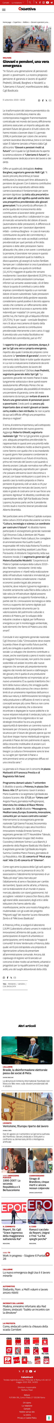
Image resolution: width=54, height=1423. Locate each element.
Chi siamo (27, 1402)
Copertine (17, 22)
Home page (7, 22)
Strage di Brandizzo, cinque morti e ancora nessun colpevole (39, 1183)
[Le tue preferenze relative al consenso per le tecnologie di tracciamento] (49, 1418)
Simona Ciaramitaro (35, 1192)
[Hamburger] (3, 9)
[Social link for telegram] (51, 2)
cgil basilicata (9, 986)
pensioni (12, 984)
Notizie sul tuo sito (27, 1412)
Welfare (26, 22)
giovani (21, 984)
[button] (39, 100)
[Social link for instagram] (43, 2)
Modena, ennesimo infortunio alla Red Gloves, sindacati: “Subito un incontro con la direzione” (26, 1309)
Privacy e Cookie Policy (26, 1418)
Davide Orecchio (8, 1077)
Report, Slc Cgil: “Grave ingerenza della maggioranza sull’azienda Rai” (13, 1234)
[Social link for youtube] (47, 2)
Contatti (6, 2)
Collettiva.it (27, 1377)
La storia (27, 1415)
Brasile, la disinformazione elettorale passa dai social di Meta (25, 1071)
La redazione (17, 2)
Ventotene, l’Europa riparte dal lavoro (26, 1126)
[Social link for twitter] (36, 2)
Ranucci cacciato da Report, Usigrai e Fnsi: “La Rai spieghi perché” (39, 1234)
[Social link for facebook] (40, 2)
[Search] (30, 2)
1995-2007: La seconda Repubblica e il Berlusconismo (11, 1185)
